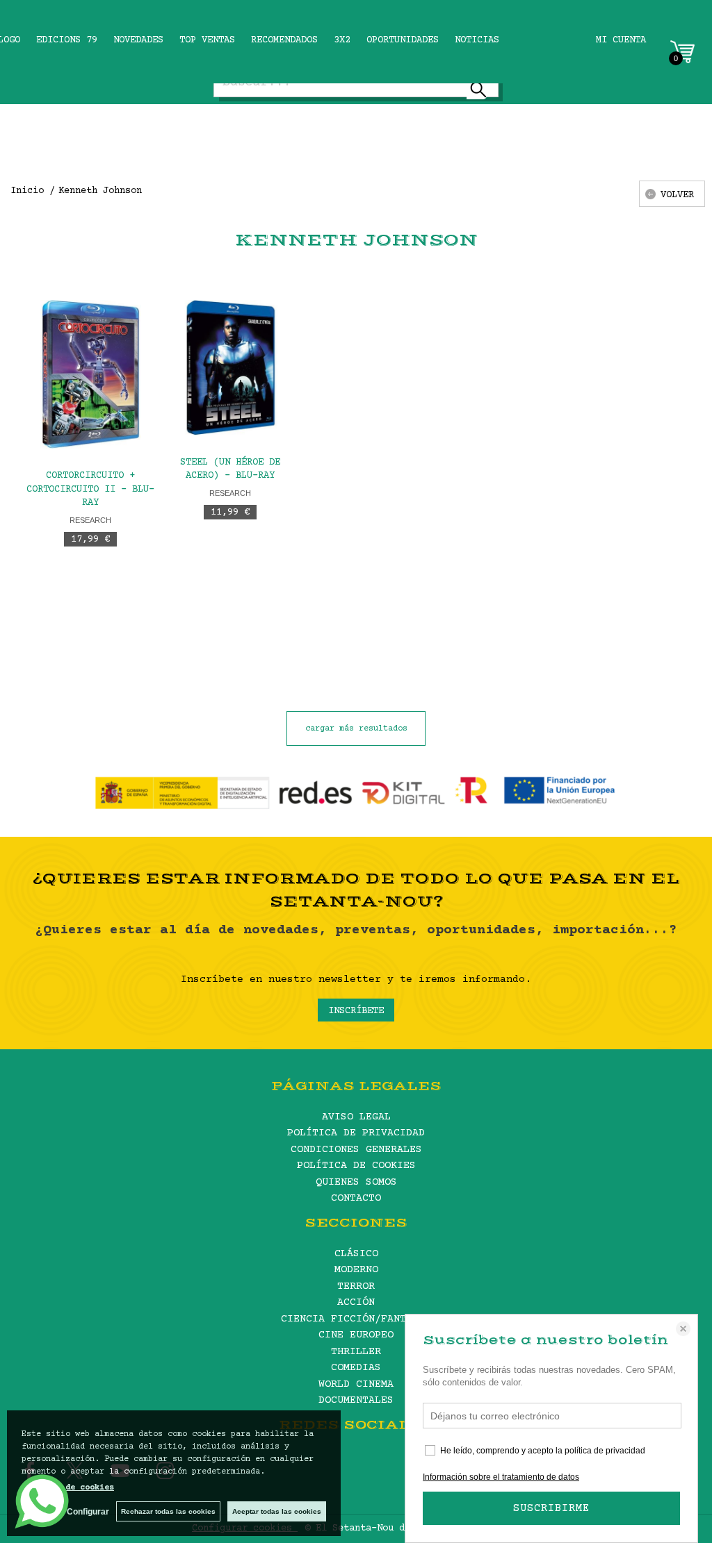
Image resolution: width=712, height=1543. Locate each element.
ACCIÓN (356, 1302)
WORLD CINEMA (356, 1384)
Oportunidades (402, 40)
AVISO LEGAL (356, 1117)
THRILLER (356, 1352)
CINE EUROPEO (356, 1335)
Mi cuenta (621, 40)
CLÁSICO (356, 1254)
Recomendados (284, 40)
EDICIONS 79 (66, 40)
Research (90, 520)
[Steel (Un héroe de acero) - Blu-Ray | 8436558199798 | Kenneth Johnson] (230, 367)
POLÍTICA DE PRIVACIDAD (356, 1133)
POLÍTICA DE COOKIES (356, 1165)
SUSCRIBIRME (551, 1508)
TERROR (356, 1286)
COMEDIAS (356, 1368)
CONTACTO (356, 1198)
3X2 (342, 40)
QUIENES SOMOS (356, 1182)
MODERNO (356, 1270)
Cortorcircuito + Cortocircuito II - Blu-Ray (90, 489)
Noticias (477, 40)
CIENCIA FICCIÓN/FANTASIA (356, 1319)
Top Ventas (207, 40)
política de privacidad (605, 1451)
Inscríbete (356, 1011)
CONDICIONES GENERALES (356, 1150)
